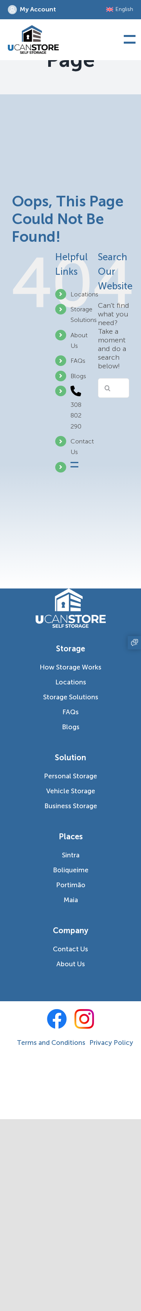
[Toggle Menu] (128, 39)
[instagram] (84, 1019)
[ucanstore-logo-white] (71, 592)
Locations (84, 294)
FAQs (77, 360)
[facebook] (57, 1019)
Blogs (78, 376)
